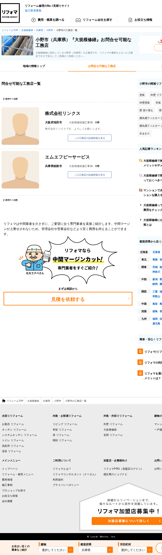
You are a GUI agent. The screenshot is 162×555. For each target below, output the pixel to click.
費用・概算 (51, 19)
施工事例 (7, 485)
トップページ (10, 468)
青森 (155, 259)
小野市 (57, 400)
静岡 (155, 284)
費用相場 (7, 479)
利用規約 (58, 479)
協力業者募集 (33, 10)
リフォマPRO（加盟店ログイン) (123, 468)
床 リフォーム (61, 435)
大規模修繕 (33, 400)
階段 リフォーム (62, 440)
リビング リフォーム (65, 424)
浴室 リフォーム (11, 451)
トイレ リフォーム (13, 440)
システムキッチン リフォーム (19, 435)
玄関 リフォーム (113, 435)
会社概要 (7, 501)
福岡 (155, 318)
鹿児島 (156, 323)
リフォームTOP (15, 400)
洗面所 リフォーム (13, 446)
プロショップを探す (14, 490)
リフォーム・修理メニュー (18, 474)
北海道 (156, 252)
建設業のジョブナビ (115, 474)
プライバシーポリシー (66, 485)
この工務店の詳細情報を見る (89, 137)
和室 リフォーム (62, 429)
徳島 (155, 311)
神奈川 (156, 271)
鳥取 (155, 303)
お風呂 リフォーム (13, 424)
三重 (155, 291)
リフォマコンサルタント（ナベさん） (75, 474)
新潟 (155, 279)
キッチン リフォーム (14, 429)
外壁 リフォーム (113, 424)
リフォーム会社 (97, 19)
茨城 (155, 267)
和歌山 (156, 296)
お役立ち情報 (10, 496)
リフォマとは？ (62, 468)
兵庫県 (46, 400)
